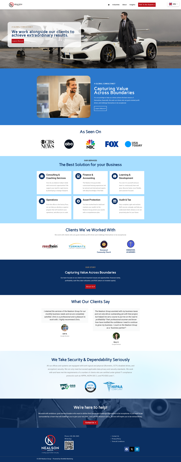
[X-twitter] (132, 449)
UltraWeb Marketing (66, 459)
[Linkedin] (137, 449)
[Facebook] (126, 449)
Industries (116, 5)
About (124, 5)
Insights (132, 5)
